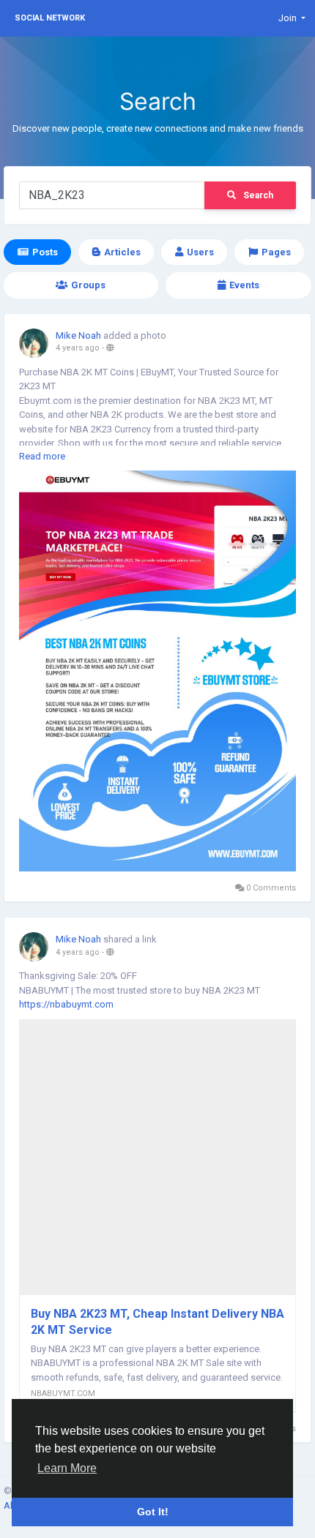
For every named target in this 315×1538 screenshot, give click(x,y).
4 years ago (78, 348)
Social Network (50, 18)
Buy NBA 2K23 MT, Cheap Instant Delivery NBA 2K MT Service (157, 1322)
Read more (42, 456)
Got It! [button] (152, 1512)
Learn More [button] (67, 1468)
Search (258, 195)
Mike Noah (78, 335)
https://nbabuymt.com (66, 1004)
